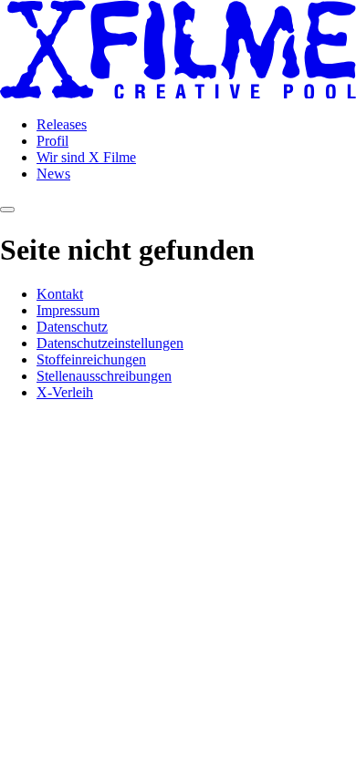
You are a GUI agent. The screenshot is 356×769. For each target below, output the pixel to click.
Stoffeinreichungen (91, 359)
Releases (62, 124)
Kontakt (60, 294)
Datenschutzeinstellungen (110, 343)
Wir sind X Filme (86, 157)
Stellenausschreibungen (104, 376)
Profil (52, 141)
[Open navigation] (7, 209)
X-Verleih (65, 392)
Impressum (68, 310)
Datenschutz (72, 326)
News (53, 173)
